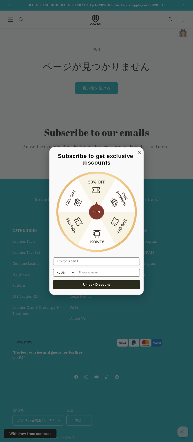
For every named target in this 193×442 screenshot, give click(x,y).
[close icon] (139, 152)
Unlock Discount (96, 285)
